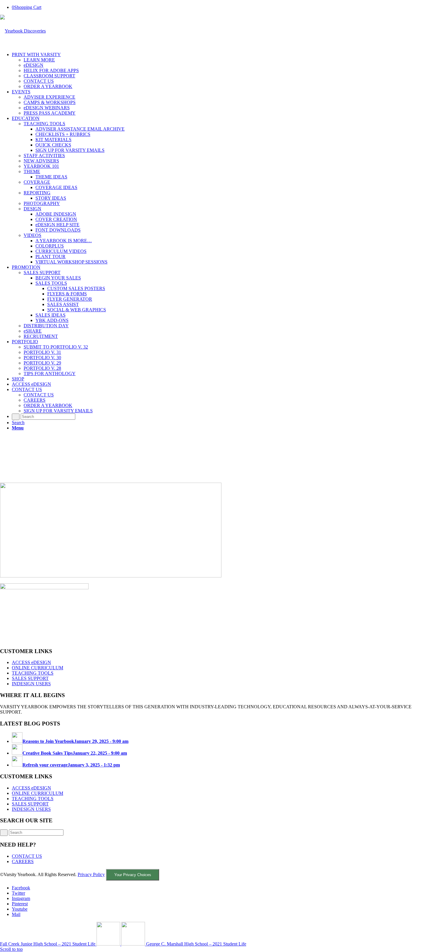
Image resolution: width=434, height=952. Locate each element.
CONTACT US (27, 856)
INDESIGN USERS (31, 683)
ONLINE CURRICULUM (37, 667)
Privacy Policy (91, 874)
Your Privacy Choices (132, 875)
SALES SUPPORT (30, 678)
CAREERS (23, 861)
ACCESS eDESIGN (31, 662)
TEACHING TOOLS (32, 673)
